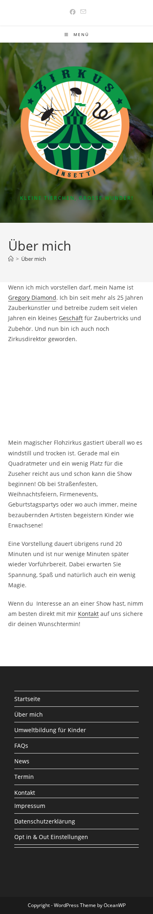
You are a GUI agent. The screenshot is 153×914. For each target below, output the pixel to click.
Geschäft (71, 318)
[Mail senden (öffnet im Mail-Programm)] (82, 12)
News (21, 761)
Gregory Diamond (32, 297)
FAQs (21, 745)
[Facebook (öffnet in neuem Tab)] (72, 12)
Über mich (33, 258)
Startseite (27, 699)
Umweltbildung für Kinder (50, 730)
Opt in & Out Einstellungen (51, 837)
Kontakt (88, 614)
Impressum (29, 806)
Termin (24, 777)
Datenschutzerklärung (44, 821)
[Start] (10, 258)
